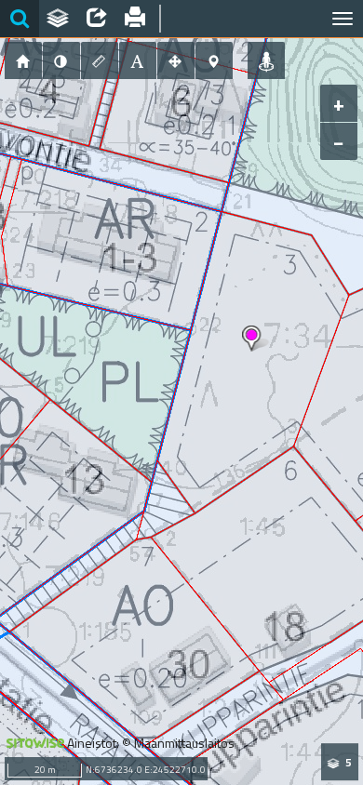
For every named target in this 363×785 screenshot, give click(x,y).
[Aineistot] (58, 18)
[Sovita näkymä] (176, 60)
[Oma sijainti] (266, 60)
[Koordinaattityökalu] (214, 60)
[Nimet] (137, 60)
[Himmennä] (61, 60)
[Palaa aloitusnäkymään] (23, 60)
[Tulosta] (135, 18)
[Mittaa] (99, 60)
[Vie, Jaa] (96, 18)
